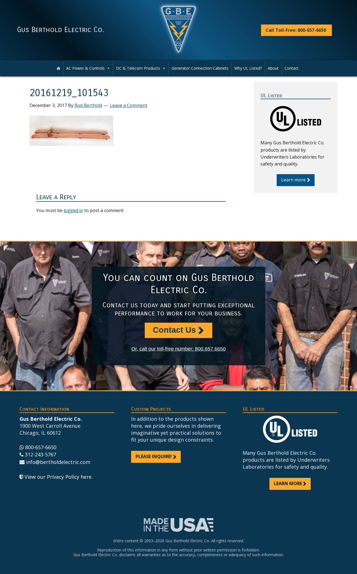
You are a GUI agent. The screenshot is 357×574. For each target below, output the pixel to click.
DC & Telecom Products (138, 68)
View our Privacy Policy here (58, 476)
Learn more (293, 180)
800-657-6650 (40, 447)
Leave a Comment (128, 105)
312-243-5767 (40, 454)
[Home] (58, 68)
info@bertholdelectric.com (58, 462)
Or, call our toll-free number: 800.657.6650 (178, 349)
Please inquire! (154, 456)
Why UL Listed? (248, 68)
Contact (291, 68)
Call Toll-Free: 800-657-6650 (296, 30)
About (273, 68)
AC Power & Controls (85, 68)
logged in (73, 210)
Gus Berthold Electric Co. (60, 30)
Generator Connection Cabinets (200, 68)
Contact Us (174, 329)
